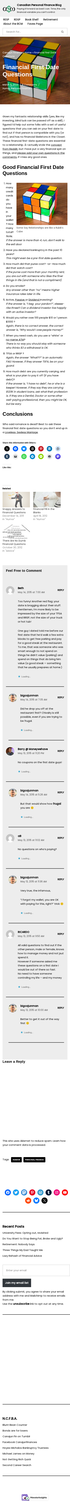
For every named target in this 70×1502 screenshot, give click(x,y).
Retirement (50, 19)
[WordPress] (40, 1192)
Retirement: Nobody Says (19, 1244)
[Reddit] (28, 1201)
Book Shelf (32, 19)
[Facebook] (8, 1192)
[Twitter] (16, 1192)
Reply (61, 590)
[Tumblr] (49, 1192)
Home (28, 52)
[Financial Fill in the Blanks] (47, 499)
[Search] (62, 31)
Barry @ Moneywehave (33, 749)
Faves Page (35, 24)
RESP (6, 19)
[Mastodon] (24, 1192)
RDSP (17, 19)
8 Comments (29, 84)
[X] (44, 1201)
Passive (20, 299)
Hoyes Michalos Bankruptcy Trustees (26, 1448)
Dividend (34, 299)
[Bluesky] (36, 1201)
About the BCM (13, 24)
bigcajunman (29, 695)
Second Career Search (17, 1465)
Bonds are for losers (15, 1430)
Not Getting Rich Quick (17, 1459)
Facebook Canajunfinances (20, 1442)
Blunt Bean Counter (15, 1425)
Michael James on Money (18, 1453)
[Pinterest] (32, 1192)
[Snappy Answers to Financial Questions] (16, 499)
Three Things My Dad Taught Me (23, 1250)
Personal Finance (21, 88)
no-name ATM (15, 339)
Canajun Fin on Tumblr (16, 1436)
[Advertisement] (35, 1361)
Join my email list (17, 1283)
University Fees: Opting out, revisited (25, 1233)
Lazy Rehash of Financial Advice (22, 1256)
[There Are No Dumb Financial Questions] (16, 531)
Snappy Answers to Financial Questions (14, 510)
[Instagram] (57, 1192)
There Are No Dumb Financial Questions (14, 542)
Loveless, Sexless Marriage (21, 432)
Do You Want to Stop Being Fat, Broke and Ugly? (33, 1238)
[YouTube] (65, 1192)
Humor (6, 88)
